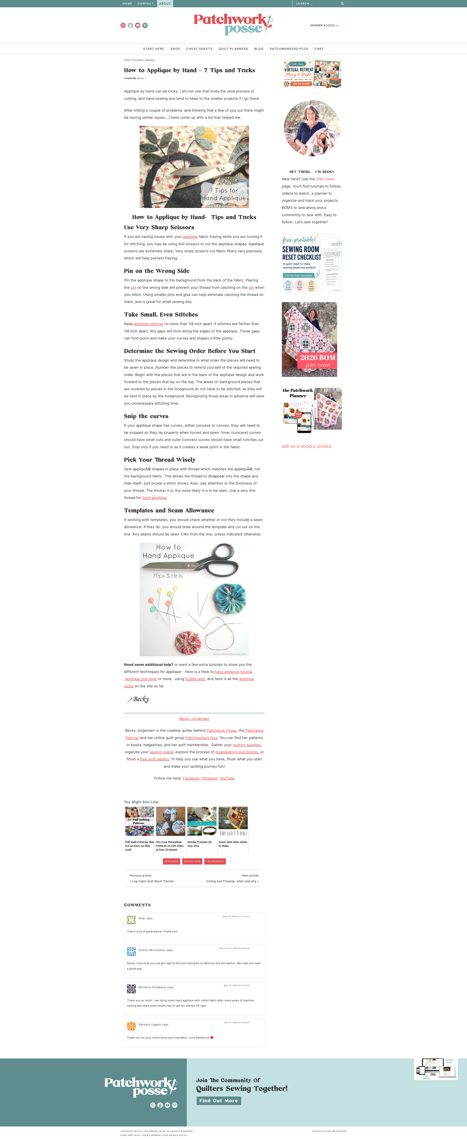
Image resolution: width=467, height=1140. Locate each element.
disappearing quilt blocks (236, 752)
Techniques (215, 861)
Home (123, 1135)
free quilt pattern (154, 759)
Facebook (191, 778)
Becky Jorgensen (194, 718)
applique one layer (141, 679)
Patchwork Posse (233, 24)
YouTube (227, 778)
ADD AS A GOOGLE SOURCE (307, 446)
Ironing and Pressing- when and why (231, 881)
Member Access (323, 25)
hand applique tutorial (233, 672)
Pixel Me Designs (336, 1131)
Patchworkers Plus (201, 738)
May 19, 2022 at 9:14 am (237, 985)
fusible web (195, 679)
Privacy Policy (178, 1135)
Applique (171, 861)
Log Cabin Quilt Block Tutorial (152, 881)
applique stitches (148, 324)
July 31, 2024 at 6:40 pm (237, 1022)
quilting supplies (247, 745)
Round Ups (192, 861)
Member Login (159, 1135)
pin (133, 287)
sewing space (161, 752)
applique (190, 236)
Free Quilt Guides (139, 1135)
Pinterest (209, 778)
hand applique (154, 497)
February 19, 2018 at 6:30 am (234, 948)
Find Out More (219, 1101)
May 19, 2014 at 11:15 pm (236, 916)
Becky (140, 78)
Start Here (325, 179)
